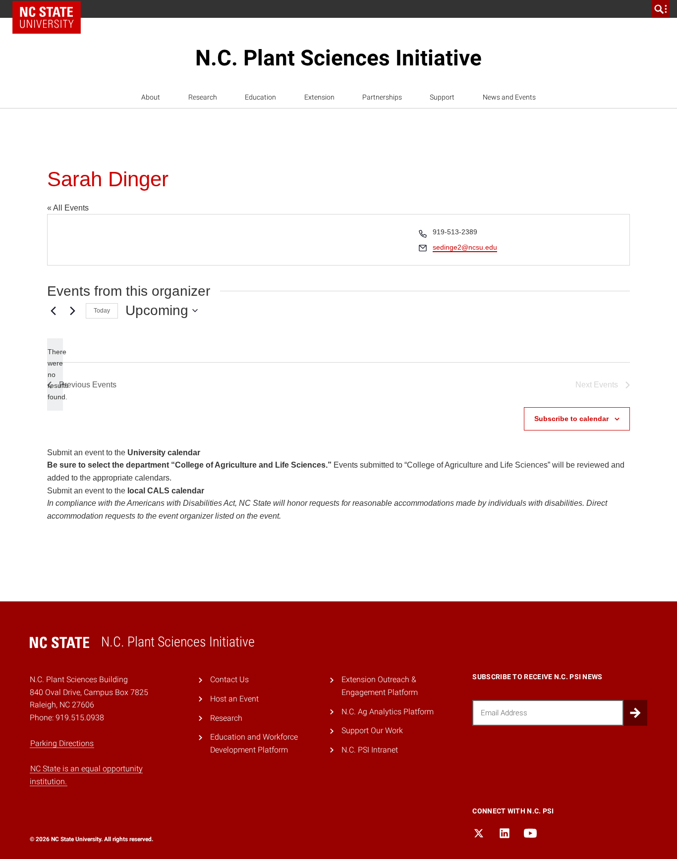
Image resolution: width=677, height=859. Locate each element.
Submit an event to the (123, 452)
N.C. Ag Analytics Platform (387, 711)
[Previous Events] (53, 311)
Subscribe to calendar (571, 419)
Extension (319, 97)
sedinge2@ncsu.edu (465, 247)
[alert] (55, 374)
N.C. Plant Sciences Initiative (338, 58)
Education (260, 97)
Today (102, 310)
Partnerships (382, 97)
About (150, 97)
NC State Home (46, 17)
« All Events (68, 208)
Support (442, 97)
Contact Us (229, 679)
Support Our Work (372, 730)
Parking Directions (62, 743)
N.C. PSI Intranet (369, 749)
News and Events (509, 97)
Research (202, 97)
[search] (661, 9)
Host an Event (234, 698)
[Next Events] (72, 311)
